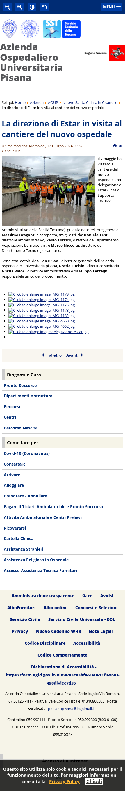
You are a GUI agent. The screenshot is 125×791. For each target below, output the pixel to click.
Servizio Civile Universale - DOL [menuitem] (81, 619)
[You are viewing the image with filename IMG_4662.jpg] (41, 326)
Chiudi (94, 781)
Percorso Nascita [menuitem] (21, 428)
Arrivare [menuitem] (12, 474)
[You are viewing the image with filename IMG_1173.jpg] (41, 294)
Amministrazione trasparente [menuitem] (43, 596)
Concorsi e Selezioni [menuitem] (96, 607)
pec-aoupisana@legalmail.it (71, 708)
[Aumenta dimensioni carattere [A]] (19, 6)
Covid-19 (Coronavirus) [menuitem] (27, 453)
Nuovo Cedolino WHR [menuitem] (58, 631)
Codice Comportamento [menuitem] (63, 655)
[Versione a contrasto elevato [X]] (32, 6)
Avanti (73, 355)
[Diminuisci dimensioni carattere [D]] (7, 6)
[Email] (120, 146)
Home (20, 102)
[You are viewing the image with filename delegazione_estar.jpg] (48, 331)
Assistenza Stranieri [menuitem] (23, 549)
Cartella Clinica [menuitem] (18, 538)
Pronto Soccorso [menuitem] (20, 385)
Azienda (37, 102)
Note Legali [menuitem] (101, 631)
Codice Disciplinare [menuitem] (45, 643)
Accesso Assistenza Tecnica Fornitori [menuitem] (40, 570)
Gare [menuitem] (87, 596)
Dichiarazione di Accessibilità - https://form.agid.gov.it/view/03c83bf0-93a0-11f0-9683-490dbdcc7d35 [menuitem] (62, 675)
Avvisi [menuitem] (106, 596)
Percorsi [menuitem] (12, 406)
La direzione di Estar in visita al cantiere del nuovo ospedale (62, 129)
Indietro (53, 355)
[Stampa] (114, 146)
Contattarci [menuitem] (15, 464)
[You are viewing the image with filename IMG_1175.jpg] (41, 304)
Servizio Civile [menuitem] (25, 619)
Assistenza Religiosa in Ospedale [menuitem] (36, 560)
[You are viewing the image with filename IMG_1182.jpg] (41, 315)
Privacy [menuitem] (20, 631)
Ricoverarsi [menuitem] (15, 528)
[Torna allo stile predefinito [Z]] (44, 6)
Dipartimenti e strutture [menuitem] (28, 396)
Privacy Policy (64, 781)
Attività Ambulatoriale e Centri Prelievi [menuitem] (43, 517)
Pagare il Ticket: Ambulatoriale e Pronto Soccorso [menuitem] (53, 506)
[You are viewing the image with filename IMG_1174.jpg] (41, 299)
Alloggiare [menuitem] (14, 485)
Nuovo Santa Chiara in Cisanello (90, 102)
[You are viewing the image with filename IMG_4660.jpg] (41, 320)
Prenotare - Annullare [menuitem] (25, 496)
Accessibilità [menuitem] (86, 643)
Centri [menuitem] (10, 417)
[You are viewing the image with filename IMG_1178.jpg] (41, 310)
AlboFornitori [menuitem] (21, 607)
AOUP (53, 102)
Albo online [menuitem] (56, 607)
